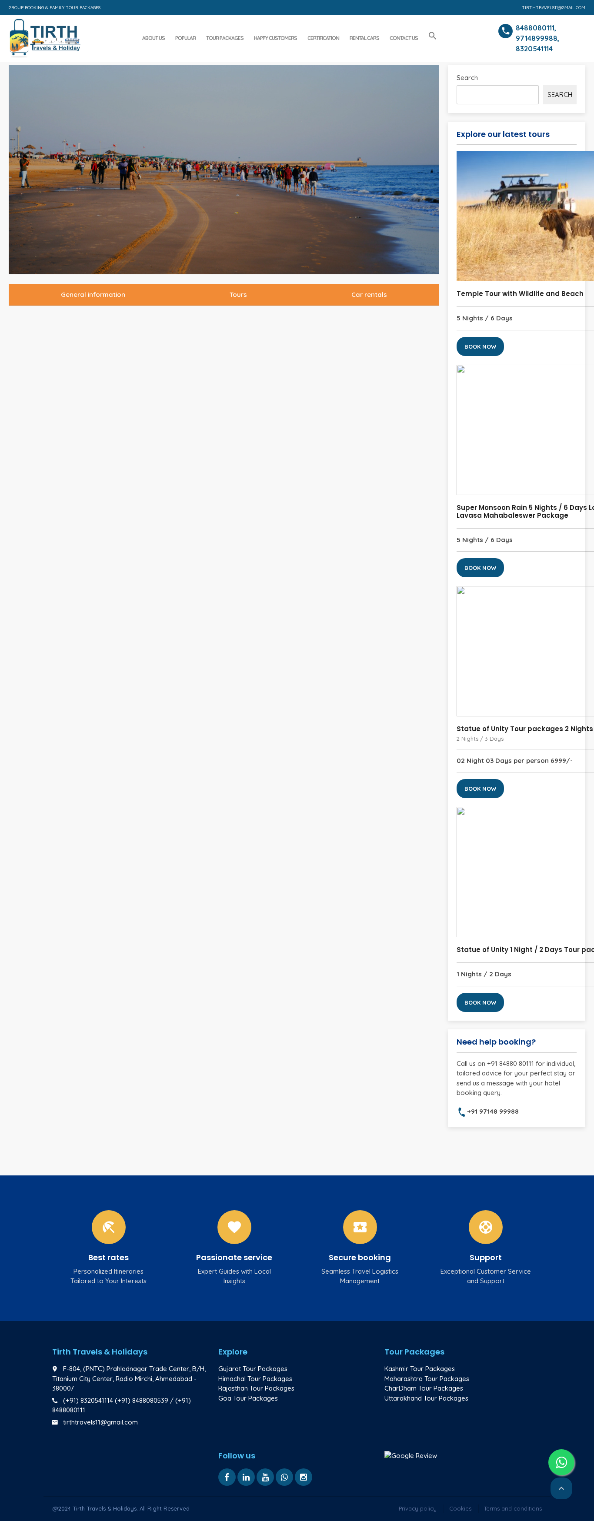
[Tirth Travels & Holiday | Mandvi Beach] (44, 37)
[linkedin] (246, 1477)
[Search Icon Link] (432, 36)
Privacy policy (418, 1508)
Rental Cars (364, 38)
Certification (323, 38)
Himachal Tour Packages (255, 1379)
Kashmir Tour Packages (419, 1369)
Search (467, 77)
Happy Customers (275, 38)
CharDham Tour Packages (423, 1388)
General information (93, 294)
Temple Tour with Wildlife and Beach (520, 293)
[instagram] (303, 1477)
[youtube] (265, 1477)
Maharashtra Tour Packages (426, 1379)
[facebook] (227, 1477)
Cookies (460, 1508)
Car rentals (369, 294)
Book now (480, 346)
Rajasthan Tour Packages (256, 1388)
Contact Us (404, 38)
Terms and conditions (513, 1508)
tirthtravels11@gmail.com (553, 7)
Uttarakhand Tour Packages (426, 1398)
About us (153, 38)
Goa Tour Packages (248, 1398)
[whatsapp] (284, 1477)
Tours (238, 294)
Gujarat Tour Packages (252, 1369)
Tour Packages (225, 38)
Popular (185, 38)
